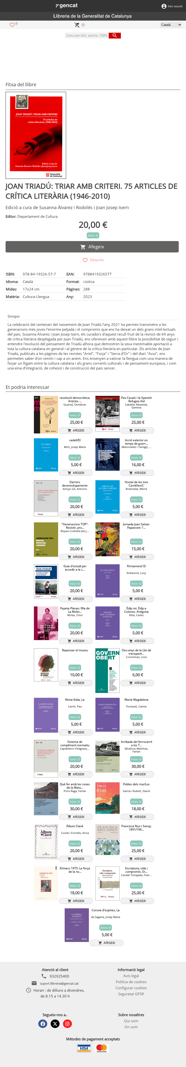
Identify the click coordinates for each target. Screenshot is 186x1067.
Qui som (131, 1020)
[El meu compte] (164, 5)
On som (131, 1026)
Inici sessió (175, 6)
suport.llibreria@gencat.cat (59, 983)
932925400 (59, 976)
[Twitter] (55, 1024)
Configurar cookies (131, 987)
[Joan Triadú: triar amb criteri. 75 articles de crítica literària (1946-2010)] (36, 135)
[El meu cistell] (77, 24)
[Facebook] (42, 1024)
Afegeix (95, 246)
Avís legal (131, 975)
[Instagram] (67, 1024)
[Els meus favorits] (12, 24)
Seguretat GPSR (131, 993)
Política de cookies (131, 981)
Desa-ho (96, 259)
